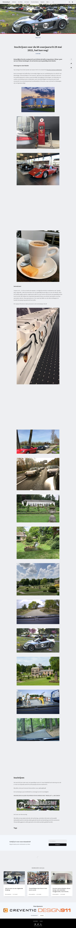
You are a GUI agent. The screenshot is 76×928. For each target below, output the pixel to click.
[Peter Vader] (6, 874)
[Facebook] (71, 67)
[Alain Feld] (38, 34)
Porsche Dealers (35, 2)
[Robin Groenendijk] (54, 874)
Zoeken (41, 921)
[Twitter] (71, 63)
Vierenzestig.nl (6, 2)
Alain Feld (38, 37)
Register (42, 2)
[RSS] (40, 924)
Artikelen (14, 2)
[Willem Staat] (30, 874)
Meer (47, 2)
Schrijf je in (57, 844)
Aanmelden (35, 921)
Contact (42, 915)
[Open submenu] (53, 2)
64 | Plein (20, 2)
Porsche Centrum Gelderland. (54, 70)
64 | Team (27, 2)
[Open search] (69, 2)
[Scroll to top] (71, 59)
